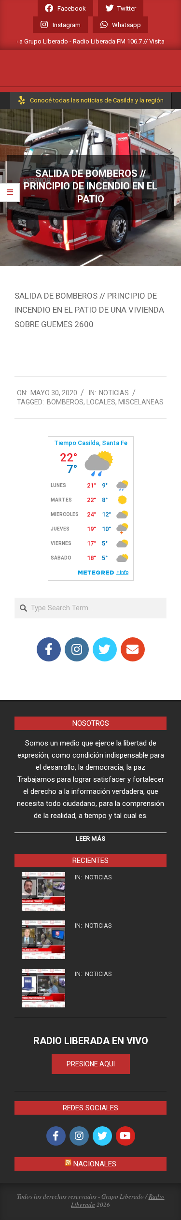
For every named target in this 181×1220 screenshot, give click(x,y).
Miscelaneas (141, 402)
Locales (100, 402)
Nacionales (94, 1164)
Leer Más (90, 838)
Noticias (114, 393)
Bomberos (65, 402)
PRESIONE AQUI (91, 1064)
